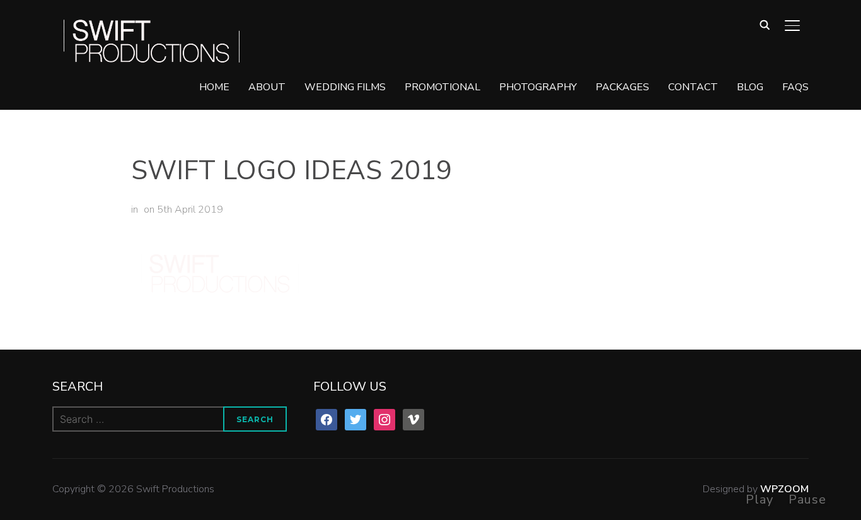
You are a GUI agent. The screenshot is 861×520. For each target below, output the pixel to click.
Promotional (442, 87)
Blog (750, 87)
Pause (807, 499)
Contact (693, 87)
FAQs (795, 87)
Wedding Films (345, 87)
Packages (622, 87)
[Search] (764, 24)
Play (759, 499)
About (267, 87)
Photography (538, 87)
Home (214, 87)
